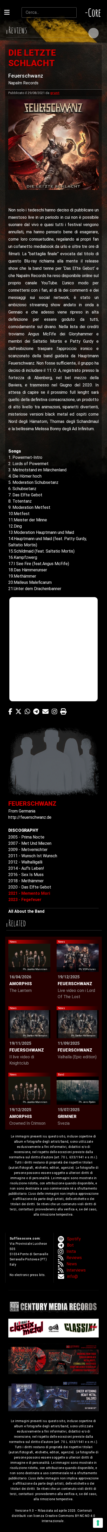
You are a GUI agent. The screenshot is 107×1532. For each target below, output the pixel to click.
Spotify (74, 1238)
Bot (70, 1245)
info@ (72, 1276)
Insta (71, 1251)
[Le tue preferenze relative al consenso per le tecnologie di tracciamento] (98, 1523)
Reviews (74, 1257)
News (71, 1263)
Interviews (76, 1270)
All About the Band (26, 911)
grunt (54, 93)
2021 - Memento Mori (29, 893)
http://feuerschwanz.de (29, 817)
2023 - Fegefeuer (25, 899)
